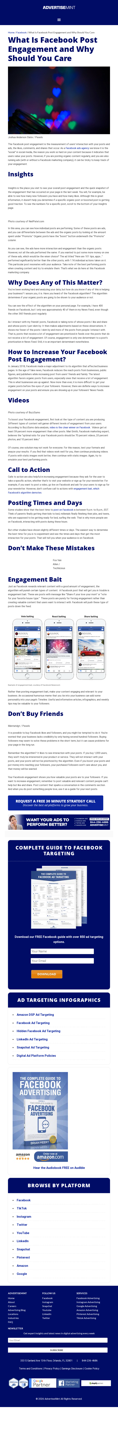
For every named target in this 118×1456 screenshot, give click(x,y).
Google (22, 1274)
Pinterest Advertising (88, 1314)
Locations (13, 1314)
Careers (12, 1306)
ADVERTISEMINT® (59, 7)
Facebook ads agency (77, 148)
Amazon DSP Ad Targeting (35, 1015)
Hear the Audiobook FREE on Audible (59, 1168)
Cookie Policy (92, 1368)
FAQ (10, 1321)
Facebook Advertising (88, 1298)
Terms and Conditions (30, 1368)
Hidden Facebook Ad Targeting (38, 1031)
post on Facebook (63, 509)
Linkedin (46, 1314)
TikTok (22, 1208)
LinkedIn (23, 1241)
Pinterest (23, 1257)
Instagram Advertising (88, 1302)
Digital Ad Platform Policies (36, 1056)
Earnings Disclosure (72, 1368)
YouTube (23, 1233)
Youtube (46, 1310)
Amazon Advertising (87, 1310)
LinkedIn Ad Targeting (32, 1039)
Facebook (24, 1200)
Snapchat (23, 1249)
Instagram (24, 1216)
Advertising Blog (17, 1310)
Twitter (22, 1225)
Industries (13, 1317)
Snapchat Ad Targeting (33, 1047)
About (11, 1302)
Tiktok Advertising (86, 1317)
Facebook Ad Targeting (33, 1023)
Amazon (22, 1266)
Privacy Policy (52, 1368)
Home (11, 1298)
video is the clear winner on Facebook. (70, 427)
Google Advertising (87, 1306)
